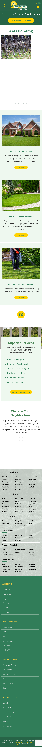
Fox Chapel (5, 484)
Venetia (31, 506)
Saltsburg (31, 535)
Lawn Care (6, 703)
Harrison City (6, 569)
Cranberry (5, 482)
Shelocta (31, 538)
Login (35, 3)
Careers (5, 603)
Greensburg (5, 566)
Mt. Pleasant (19, 566)
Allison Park (5, 477)
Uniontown (32, 566)
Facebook (6, 645)
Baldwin (4, 499)
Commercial (7, 726)
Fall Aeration (7, 669)
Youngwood (32, 569)
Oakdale (17, 552)
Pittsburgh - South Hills (10, 494)
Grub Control (7, 683)
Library (17, 501)
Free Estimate (7, 641)
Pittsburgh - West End (9, 545)
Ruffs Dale (18, 572)
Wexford (31, 487)
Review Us (6, 650)
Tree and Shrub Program (18, 368)
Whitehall (31, 511)
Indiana (17, 538)
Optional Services (15, 382)
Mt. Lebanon (19, 509)
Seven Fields (32, 479)
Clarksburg (5, 538)
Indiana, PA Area (7, 531)
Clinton (4, 550)
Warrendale (32, 484)
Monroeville (5, 526)
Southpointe (32, 501)
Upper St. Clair (33, 504)
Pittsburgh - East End (9, 516)
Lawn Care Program (16, 359)
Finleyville (5, 509)
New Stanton (19, 569)
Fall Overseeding (9, 674)
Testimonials (7, 594)
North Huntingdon (20, 526)
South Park (32, 499)
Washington (32, 509)
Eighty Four (5, 506)
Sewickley (31, 555)
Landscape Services (16, 373)
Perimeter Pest (8, 712)
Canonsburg (5, 504)
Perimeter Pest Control (17, 364)
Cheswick (5, 479)
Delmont (4, 521)
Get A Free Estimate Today (21, 20)
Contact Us (6, 607)
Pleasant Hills (19, 511)
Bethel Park (5, 501)
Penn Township (33, 521)
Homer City (18, 535)
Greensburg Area (8, 559)
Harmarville (5, 523)
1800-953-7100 (18, 742)
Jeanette (4, 572)
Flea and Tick (7, 679)
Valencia (31, 482)
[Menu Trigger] (38, 7)
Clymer (4, 540)
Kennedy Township (7, 555)
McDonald (18, 504)
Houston (4, 511)
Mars (16, 487)
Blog (4, 598)
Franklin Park (6, 487)
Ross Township (33, 477)
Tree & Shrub (7, 707)
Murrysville (18, 521)
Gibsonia (4, 489)
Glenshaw (18, 477)
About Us (6, 589)
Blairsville (5, 535)
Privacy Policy (29, 742)
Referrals (5, 612)
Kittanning (18, 540)
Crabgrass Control (9, 665)
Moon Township (20, 550)
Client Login (7, 627)
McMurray (18, 506)
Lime (4, 688)
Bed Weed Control (15, 377)
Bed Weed (6, 717)
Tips (4, 636)
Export (4, 564)
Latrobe (17, 564)
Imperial (4, 552)
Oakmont (18, 489)
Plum (30, 523)
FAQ (4, 632)
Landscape (6, 721)
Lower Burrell (19, 484)
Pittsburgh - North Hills (10, 472)
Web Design (14, 744)
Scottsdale (32, 564)
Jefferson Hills (19, 499)
